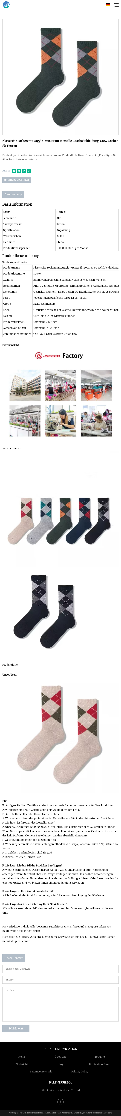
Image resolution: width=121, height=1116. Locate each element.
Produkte (99, 1056)
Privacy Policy (79, 1071)
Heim (21, 1056)
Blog (60, 1064)
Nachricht (22, 1064)
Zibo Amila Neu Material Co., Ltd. (60, 1090)
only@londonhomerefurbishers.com (95, 1113)
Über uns (60, 1056)
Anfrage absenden (18, 179)
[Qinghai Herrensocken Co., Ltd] (6, 4)
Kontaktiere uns (99, 1064)
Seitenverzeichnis (41, 1071)
